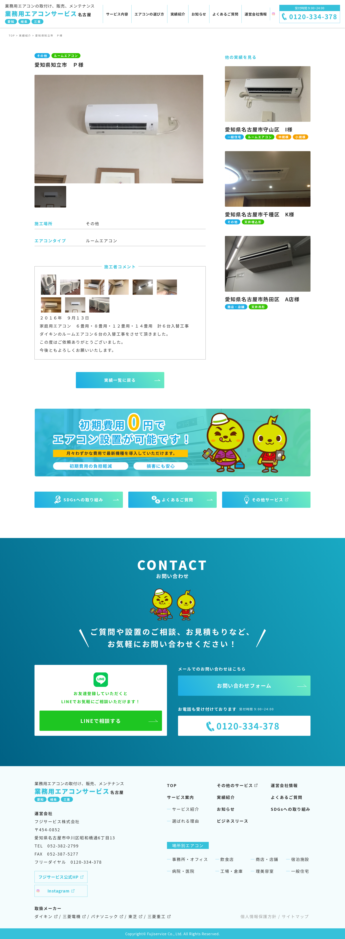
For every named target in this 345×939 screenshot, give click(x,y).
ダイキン (43, 916)
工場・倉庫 (231, 871)
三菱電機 (72, 916)
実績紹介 (177, 14)
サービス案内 (180, 797)
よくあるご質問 (225, 14)
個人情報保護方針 (258, 916)
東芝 (132, 916)
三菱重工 (157, 916)
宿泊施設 (300, 859)
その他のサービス (235, 785)
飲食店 (227, 859)
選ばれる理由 (185, 821)
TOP (12, 35)
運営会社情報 (256, 14)
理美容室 (265, 871)
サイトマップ (295, 916)
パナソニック (104, 916)
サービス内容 (117, 14)
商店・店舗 (267, 859)
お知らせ (199, 14)
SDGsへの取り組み (290, 809)
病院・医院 (183, 871)
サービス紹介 (185, 809)
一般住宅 (300, 871)
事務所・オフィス (190, 859)
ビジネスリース (232, 821)
